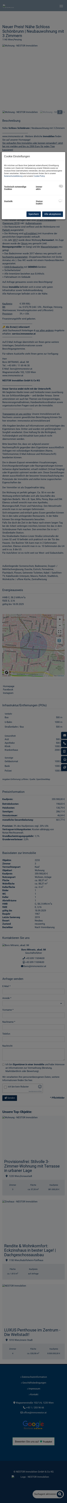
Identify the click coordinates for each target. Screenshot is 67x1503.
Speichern (34, 214)
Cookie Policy (39, 176)
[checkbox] (61, 186)
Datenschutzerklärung (13, 176)
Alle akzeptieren (52, 214)
